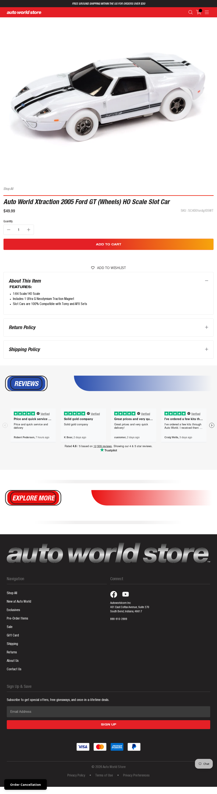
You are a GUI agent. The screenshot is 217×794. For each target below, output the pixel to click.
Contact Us (14, 669)
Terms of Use (104, 776)
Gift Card (13, 635)
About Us (13, 661)
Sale (10, 627)
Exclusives (13, 610)
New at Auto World (19, 602)
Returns (12, 652)
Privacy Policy (76, 776)
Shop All (8, 189)
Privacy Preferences (136, 776)
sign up (108, 724)
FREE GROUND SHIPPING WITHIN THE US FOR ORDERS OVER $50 (108, 4)
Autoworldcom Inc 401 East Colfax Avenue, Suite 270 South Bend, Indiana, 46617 (129, 607)
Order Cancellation (25, 784)
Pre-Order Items (17, 619)
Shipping (12, 644)
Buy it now (108, 257)
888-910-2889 (118, 619)
